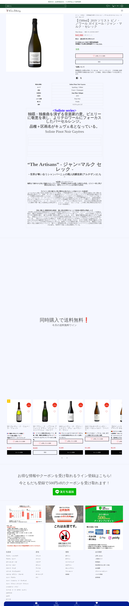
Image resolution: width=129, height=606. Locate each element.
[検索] (65, 6)
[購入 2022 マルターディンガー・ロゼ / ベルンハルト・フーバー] (97, 411)
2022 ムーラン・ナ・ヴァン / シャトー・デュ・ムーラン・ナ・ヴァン (71, 428)
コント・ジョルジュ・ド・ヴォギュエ (16, 580)
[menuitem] (115, 6)
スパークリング (70, 562)
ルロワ (8, 596)
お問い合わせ (98, 556)
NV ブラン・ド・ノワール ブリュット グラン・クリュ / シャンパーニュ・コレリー (45, 428)
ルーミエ (8, 599)
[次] (67, 458)
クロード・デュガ (11, 568)
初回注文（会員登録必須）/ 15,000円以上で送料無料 (64, 2)
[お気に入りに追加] (28, 411)
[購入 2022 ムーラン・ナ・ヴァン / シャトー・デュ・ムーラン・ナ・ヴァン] (71, 411)
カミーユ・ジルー (11, 565)
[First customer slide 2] (64, 514)
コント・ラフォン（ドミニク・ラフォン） (17, 583)
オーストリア (39, 574)
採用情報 (97, 577)
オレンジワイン (70, 568)
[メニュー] (122, 10)
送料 (81, 38)
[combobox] (35, 6)
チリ (37, 577)
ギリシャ (38, 565)
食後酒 (67, 574)
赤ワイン (68, 556)
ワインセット (69, 571)
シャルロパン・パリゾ (12, 586)
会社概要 (97, 568)
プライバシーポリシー (101, 571)
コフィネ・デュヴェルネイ (13, 571)
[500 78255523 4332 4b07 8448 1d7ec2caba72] (104, 514)
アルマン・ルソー (11, 559)
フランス (38, 556)
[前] (62, 458)
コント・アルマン (11, 577)
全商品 (82, 15)
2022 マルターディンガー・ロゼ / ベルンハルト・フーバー (96, 428)
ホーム (77, 15)
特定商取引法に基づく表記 (102, 565)
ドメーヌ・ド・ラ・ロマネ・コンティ (16, 590)
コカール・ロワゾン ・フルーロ (14, 574)
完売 (99, 62)
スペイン (38, 559)
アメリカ (38, 568)
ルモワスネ (9, 593)
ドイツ (37, 571)
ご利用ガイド (98, 559)
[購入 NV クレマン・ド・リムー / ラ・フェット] (19, 411)
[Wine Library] (13, 10)
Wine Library (78, 32)
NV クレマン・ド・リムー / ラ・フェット (18, 427)
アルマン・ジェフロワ (12, 556)
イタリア (38, 562)
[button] (77, 78)
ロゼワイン (69, 565)
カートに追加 (19, 452)
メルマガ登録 (98, 574)
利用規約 (97, 562)
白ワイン (68, 559)
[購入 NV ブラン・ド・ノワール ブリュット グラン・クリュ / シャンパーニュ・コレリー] (45, 411)
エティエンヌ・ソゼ (11, 562)
